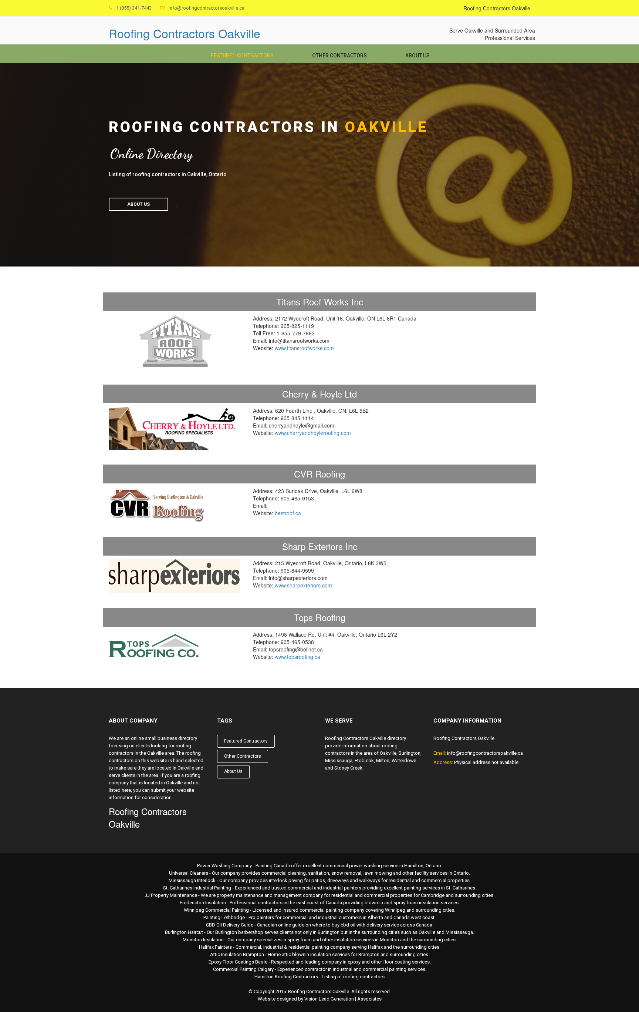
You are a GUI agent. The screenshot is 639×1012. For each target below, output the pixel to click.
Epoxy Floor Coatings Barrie (238, 962)
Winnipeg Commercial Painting (216, 910)
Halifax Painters (215, 947)
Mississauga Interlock (192, 880)
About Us (417, 55)
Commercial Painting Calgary (243, 969)
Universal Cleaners (188, 873)
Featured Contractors (242, 55)
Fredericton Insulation (203, 902)
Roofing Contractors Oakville (184, 32)
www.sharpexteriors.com (303, 585)
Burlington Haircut (184, 932)
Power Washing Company (224, 865)
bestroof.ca (288, 513)
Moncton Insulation (203, 939)
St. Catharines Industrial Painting (197, 888)
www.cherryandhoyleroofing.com (313, 432)
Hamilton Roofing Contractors (286, 976)
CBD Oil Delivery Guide (229, 925)
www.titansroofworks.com (304, 348)
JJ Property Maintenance (171, 895)
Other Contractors (339, 55)
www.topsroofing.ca (297, 656)
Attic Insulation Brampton (237, 954)
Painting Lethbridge (224, 917)
